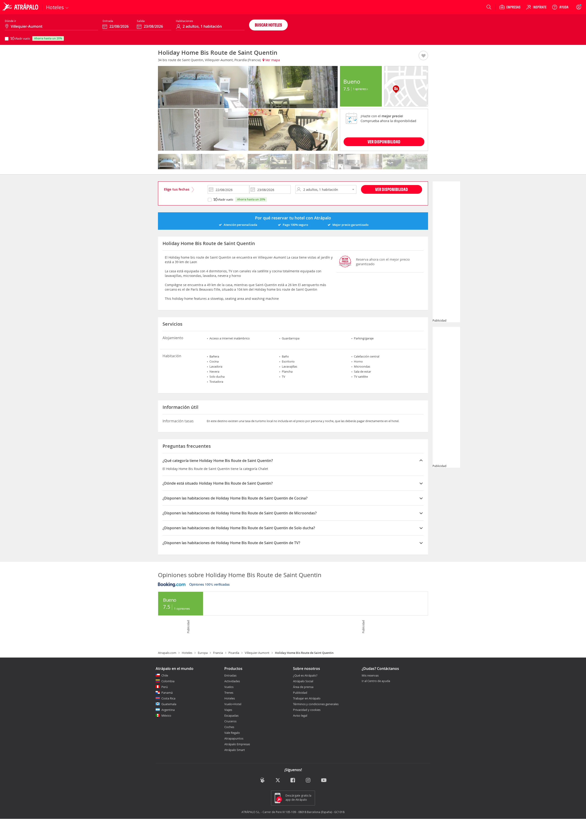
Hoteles (187, 653)
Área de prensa (303, 687)
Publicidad (300, 693)
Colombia (167, 681)
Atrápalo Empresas (237, 744)
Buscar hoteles (268, 25)
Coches (229, 727)
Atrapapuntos (233, 738)
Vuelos (228, 687)
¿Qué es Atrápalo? (305, 675)
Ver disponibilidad (391, 189)
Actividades (232, 681)
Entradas (230, 675)
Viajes (228, 710)
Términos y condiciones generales (316, 704)
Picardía (233, 653)
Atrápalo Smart (234, 750)
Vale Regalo (232, 733)
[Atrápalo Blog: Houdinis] (262, 780)
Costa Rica (168, 698)
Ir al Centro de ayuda (376, 681)
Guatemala (168, 704)
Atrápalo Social (303, 681)
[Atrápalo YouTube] (323, 780)
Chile (164, 675)
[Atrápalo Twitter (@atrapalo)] (277, 780)
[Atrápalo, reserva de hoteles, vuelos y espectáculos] (21, 7)
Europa (203, 653)
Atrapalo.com (167, 653)
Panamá (167, 693)
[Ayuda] (560, 7)
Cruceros (230, 721)
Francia (218, 653)
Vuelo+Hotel (232, 704)
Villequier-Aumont (257, 653)
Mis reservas (370, 675)
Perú (164, 687)
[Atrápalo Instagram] (308, 780)
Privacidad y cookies (306, 710)
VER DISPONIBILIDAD (384, 142)
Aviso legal (300, 715)
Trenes (228, 693)
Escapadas (231, 715)
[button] (423, 55)
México (166, 715)
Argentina (168, 710)
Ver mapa (272, 60)
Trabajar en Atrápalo (306, 698)
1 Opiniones (360, 89)
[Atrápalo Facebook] (293, 780)
